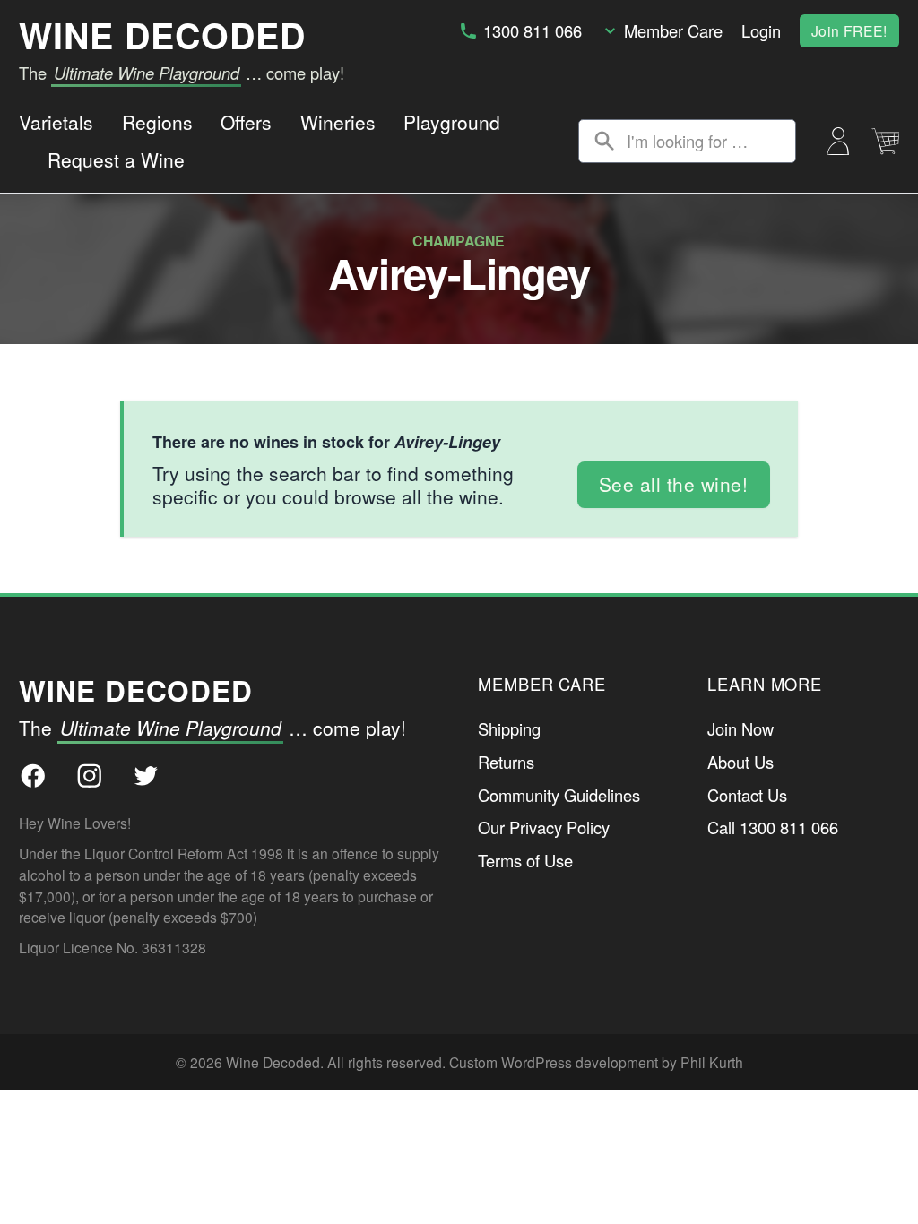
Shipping (509, 728)
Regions (157, 121)
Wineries (338, 121)
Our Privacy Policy (544, 827)
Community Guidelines (559, 794)
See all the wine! (674, 483)
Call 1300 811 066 (772, 827)
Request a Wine (116, 159)
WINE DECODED (162, 35)
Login (761, 30)
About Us (740, 761)
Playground (451, 121)
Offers (246, 121)
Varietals (56, 121)
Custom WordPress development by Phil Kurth (596, 1062)
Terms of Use (525, 860)
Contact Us (747, 794)
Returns (506, 761)
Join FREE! (849, 30)
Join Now (740, 728)
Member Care (673, 30)
